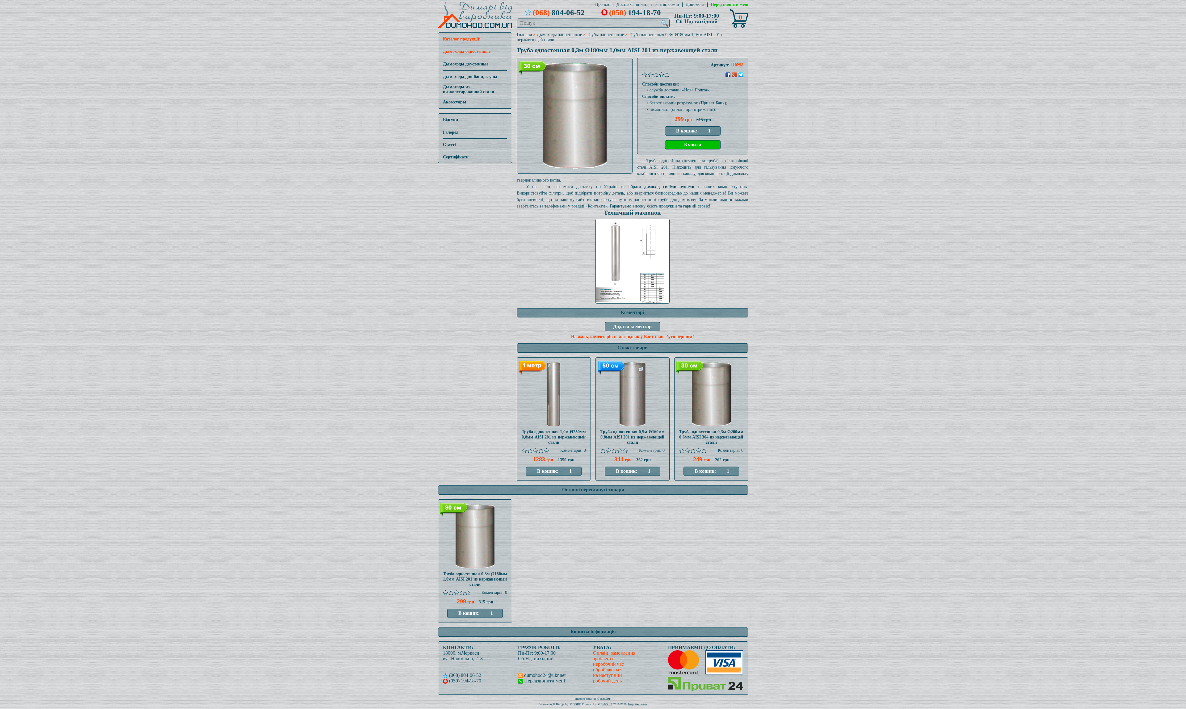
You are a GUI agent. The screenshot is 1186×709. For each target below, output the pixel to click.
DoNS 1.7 (606, 704)
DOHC (577, 704)
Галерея (451, 132)
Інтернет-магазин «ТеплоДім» (593, 698)
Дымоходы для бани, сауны (470, 76)
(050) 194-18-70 (464, 680)
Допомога (695, 4)
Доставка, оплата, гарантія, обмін (647, 4)
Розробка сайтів (637, 704)
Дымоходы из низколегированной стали (468, 89)
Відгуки (450, 119)
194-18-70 (635, 12)
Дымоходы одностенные (466, 51)
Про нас (602, 4)
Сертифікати (456, 157)
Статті (449, 144)
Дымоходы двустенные (465, 64)
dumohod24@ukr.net (544, 675)
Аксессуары (454, 102)
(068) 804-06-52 (464, 675)
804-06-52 (559, 12)
